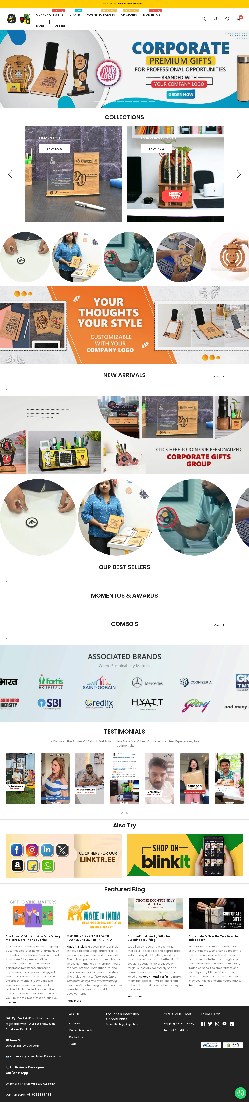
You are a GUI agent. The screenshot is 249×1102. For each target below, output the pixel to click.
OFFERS (60, 26)
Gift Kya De (12, 1008)
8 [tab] (152, 101)
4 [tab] (120, 101)
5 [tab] (128, 101)
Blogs (72, 1044)
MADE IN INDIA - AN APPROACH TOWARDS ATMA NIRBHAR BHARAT (90, 938)
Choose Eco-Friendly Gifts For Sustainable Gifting (149, 938)
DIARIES (75, 15)
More (40, 26)
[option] (25, 257)
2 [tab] (105, 101)
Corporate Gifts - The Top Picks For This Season (214, 938)
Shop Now (54, 149)
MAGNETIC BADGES (101, 15)
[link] (204, 18)
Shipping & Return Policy (179, 1023)
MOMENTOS (151, 15)
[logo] (18, 19)
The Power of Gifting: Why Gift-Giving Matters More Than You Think (33, 938)
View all (219, 376)
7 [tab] (144, 101)
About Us (74, 1023)
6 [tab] (136, 101)
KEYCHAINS (129, 15)
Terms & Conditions (176, 1030)
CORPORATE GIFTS (50, 15)
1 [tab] (97, 101)
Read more (13, 1002)
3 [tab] (113, 101)
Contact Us (76, 1037)
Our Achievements (81, 1030)
